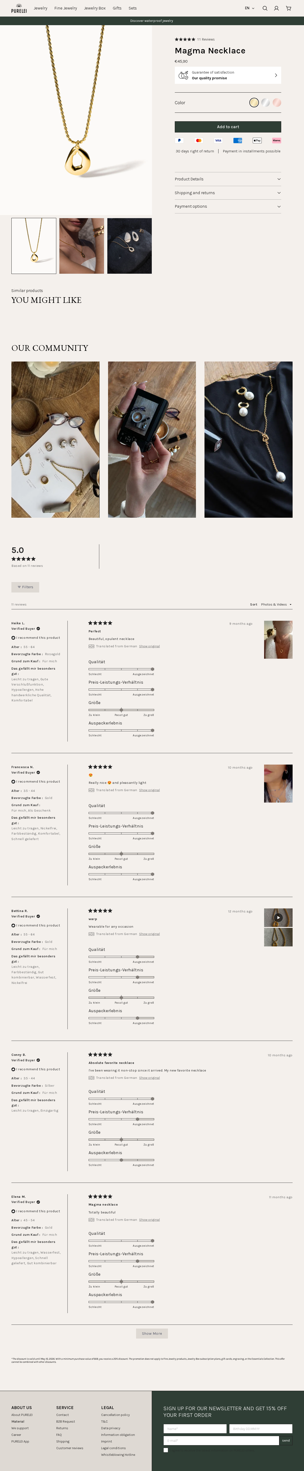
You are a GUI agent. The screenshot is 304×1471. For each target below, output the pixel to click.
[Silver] (265, 102)
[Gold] (254, 102)
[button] (195, 39)
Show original (149, 646)
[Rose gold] (277, 102)
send (286, 1440)
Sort (254, 604)
